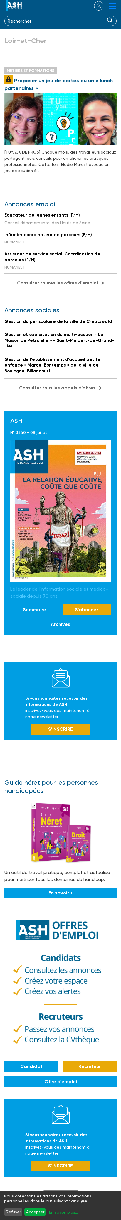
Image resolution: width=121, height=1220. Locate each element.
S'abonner (86, 609)
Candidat (31, 1066)
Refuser (13, 1211)
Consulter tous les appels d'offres (57, 388)
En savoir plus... (63, 1212)
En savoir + (60, 893)
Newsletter (61, 677)
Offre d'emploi (60, 1081)
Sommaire (34, 609)
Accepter (35, 1211)
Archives (60, 624)
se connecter (95, 6)
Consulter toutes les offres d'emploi (57, 283)
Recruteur (89, 1066)
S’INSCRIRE (60, 729)
